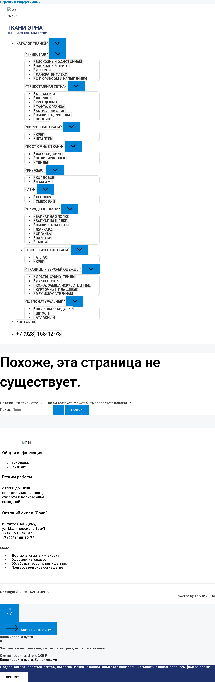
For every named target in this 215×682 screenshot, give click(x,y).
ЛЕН (30, 190)
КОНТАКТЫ (25, 322)
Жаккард (44, 229)
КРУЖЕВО (35, 170)
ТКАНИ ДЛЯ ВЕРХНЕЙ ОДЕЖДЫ (53, 269)
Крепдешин (46, 102)
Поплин (43, 119)
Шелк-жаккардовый (55, 309)
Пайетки (43, 238)
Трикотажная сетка (46, 87)
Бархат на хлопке (52, 217)
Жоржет (43, 98)
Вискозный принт (52, 66)
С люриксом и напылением (61, 79)
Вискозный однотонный (59, 62)
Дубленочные (48, 281)
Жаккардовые (49, 154)
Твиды (42, 163)
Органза (43, 234)
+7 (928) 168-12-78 (38, 334)
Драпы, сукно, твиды (55, 277)
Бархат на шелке (51, 221)
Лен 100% (44, 197)
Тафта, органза (50, 107)
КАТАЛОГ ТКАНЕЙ (31, 44)
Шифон (42, 313)
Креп (40, 135)
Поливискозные (51, 158)
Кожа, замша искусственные (63, 285)
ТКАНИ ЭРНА (25, 28)
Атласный (45, 94)
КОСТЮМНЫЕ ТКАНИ (44, 147)
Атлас (41, 257)
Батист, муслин (50, 111)
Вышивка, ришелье (53, 115)
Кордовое (45, 178)
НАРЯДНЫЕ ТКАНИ (42, 209)
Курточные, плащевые (57, 290)
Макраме (44, 182)
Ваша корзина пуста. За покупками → (30, 660)
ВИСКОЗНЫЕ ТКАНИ (43, 127)
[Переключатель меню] (57, 43)
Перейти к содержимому (20, 2)
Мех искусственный (54, 294)
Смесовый (45, 202)
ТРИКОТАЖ (36, 54)
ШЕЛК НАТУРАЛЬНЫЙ (45, 302)
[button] (47, 44)
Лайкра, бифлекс (51, 75)
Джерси (43, 70)
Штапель (44, 139)
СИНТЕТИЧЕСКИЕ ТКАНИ (47, 250)
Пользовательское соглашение (37, 568)
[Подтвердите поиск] (58, 410)
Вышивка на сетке (53, 225)
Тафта (41, 242)
